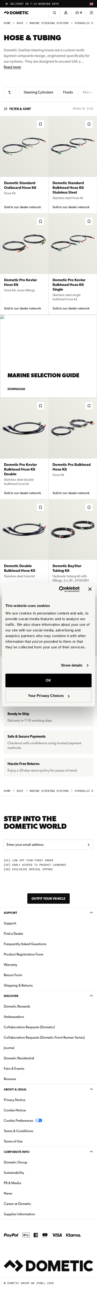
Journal (9, 1048)
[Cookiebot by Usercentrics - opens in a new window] (60, 589)
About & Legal (15, 1089)
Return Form (13, 975)
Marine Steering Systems (49, 23)
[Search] (54, 13)
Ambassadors (14, 1017)
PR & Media (27, 1183)
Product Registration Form (23, 954)
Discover (11, 996)
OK (48, 680)
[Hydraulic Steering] (10, 92)
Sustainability (14, 1173)
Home (7, 23)
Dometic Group (30, 1162)
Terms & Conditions (18, 1131)
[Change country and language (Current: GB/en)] (91, 4)
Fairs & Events (14, 1068)
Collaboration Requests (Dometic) (29, 1027)
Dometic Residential (34, 1058)
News (23, 1193)
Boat (20, 23)
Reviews (10, 1079)
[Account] (65, 13)
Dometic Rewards (17, 1006)
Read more (12, 67)
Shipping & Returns (18, 985)
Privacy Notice (14, 1100)
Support (10, 913)
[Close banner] (90, 589)
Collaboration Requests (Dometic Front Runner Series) (44, 1037)
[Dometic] (16, 12)
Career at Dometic (32, 1203)
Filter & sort (20, 109)
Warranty (10, 965)
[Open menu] (91, 13)
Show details (71, 665)
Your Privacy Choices (46, 696)
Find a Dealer (13, 933)
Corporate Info (16, 1152)
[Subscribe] (88, 845)
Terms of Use (13, 1141)
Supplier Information (19, 1214)
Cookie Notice (15, 1110)
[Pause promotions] (6, 4)
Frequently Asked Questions (25, 944)
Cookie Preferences (18, 1120)
